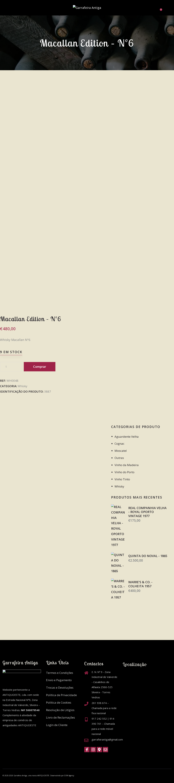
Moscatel (121, 451)
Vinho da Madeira (127, 465)
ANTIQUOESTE (43, 775)
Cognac (119, 443)
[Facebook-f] (87, 749)
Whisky (22, 386)
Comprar (39, 367)
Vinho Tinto (122, 479)
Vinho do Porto (124, 472)
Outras (119, 458)
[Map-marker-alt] (99, 749)
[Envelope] (105, 749)
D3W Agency (69, 775)
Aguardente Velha (127, 437)
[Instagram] (93, 749)
